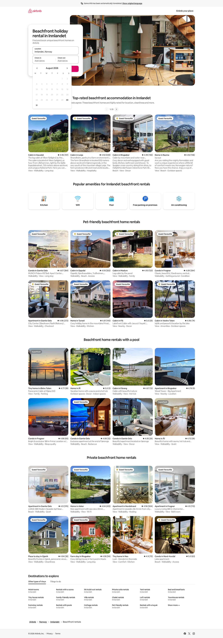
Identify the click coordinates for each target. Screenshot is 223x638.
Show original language (132, 3)
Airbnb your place (184, 11)
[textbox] (44, 60)
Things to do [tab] (55, 581)
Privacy (50, 633)
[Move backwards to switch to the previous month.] (37, 68)
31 (37, 105)
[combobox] (56, 51)
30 (67, 100)
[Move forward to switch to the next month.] (67, 68)
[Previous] (107, 109)
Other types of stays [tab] (37, 581)
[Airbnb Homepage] (35, 11)
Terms (57, 633)
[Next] (116, 109)
